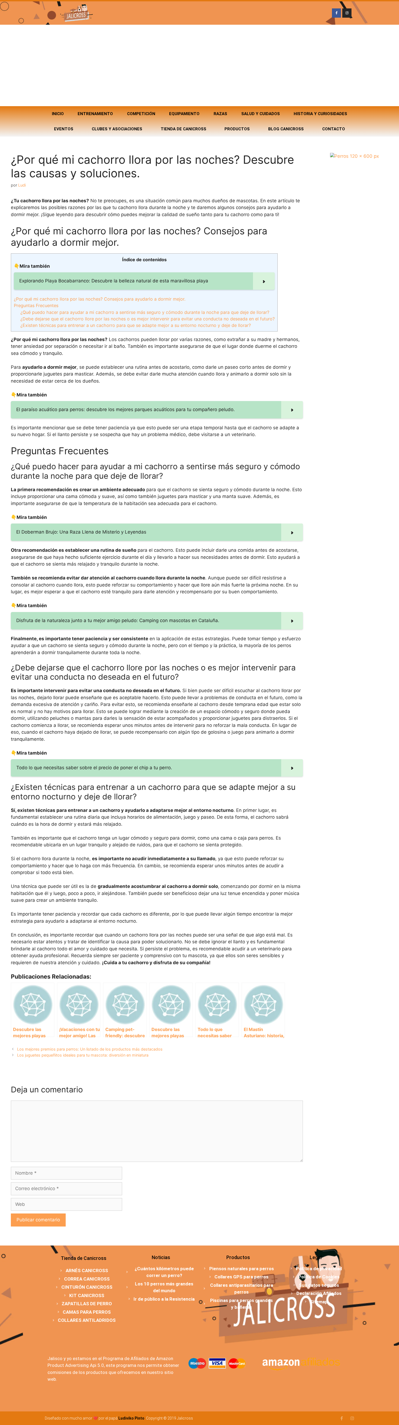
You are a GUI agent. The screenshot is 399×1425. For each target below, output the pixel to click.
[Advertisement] (199, 65)
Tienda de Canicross (183, 129)
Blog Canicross (286, 129)
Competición (141, 113)
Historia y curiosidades (320, 113)
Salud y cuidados (260, 113)
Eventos (63, 129)
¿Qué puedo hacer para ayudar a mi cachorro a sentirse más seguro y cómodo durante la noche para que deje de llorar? (144, 312)
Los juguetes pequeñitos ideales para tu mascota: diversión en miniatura (82, 1055)
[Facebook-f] (336, 13)
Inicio (58, 113)
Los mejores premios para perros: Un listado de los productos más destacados (90, 1049)
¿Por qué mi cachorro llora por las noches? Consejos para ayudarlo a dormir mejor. (99, 299)
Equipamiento (184, 113)
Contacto (333, 129)
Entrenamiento (95, 113)
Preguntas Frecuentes (36, 305)
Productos (237, 129)
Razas (220, 113)
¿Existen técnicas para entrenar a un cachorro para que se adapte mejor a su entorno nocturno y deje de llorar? (135, 325)
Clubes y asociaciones (117, 129)
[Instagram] (347, 13)
